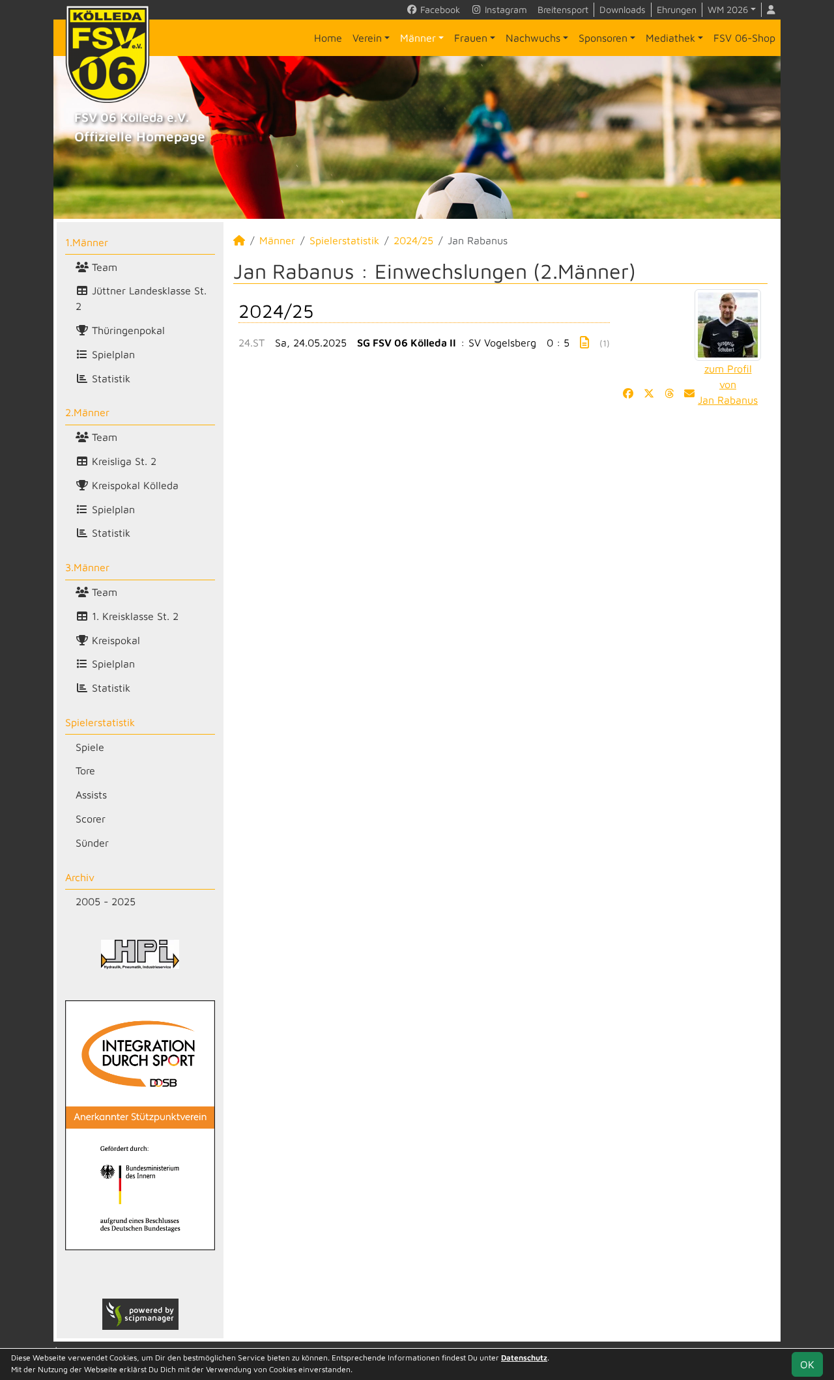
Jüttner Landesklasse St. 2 (141, 298)
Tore (85, 770)
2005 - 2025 (106, 901)
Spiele (90, 747)
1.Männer (86, 242)
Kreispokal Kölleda (134, 485)
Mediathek (670, 38)
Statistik (109, 378)
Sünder (92, 843)
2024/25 (413, 240)
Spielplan (112, 354)
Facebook (439, 9)
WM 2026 (728, 9)
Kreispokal (114, 640)
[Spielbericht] (584, 342)
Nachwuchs (533, 38)
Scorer (91, 818)
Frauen (470, 38)
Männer (418, 38)
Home (328, 38)
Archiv (79, 877)
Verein (367, 38)
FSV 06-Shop (744, 38)
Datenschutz (524, 1357)
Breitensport (563, 9)
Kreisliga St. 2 (122, 461)
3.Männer (87, 567)
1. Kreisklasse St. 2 (134, 616)
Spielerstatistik (100, 722)
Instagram (504, 9)
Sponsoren (603, 38)
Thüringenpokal (127, 330)
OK (807, 1364)
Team (103, 267)
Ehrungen (677, 9)
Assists (91, 794)
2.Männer (87, 412)
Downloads (622, 9)
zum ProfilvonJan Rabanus (728, 384)
